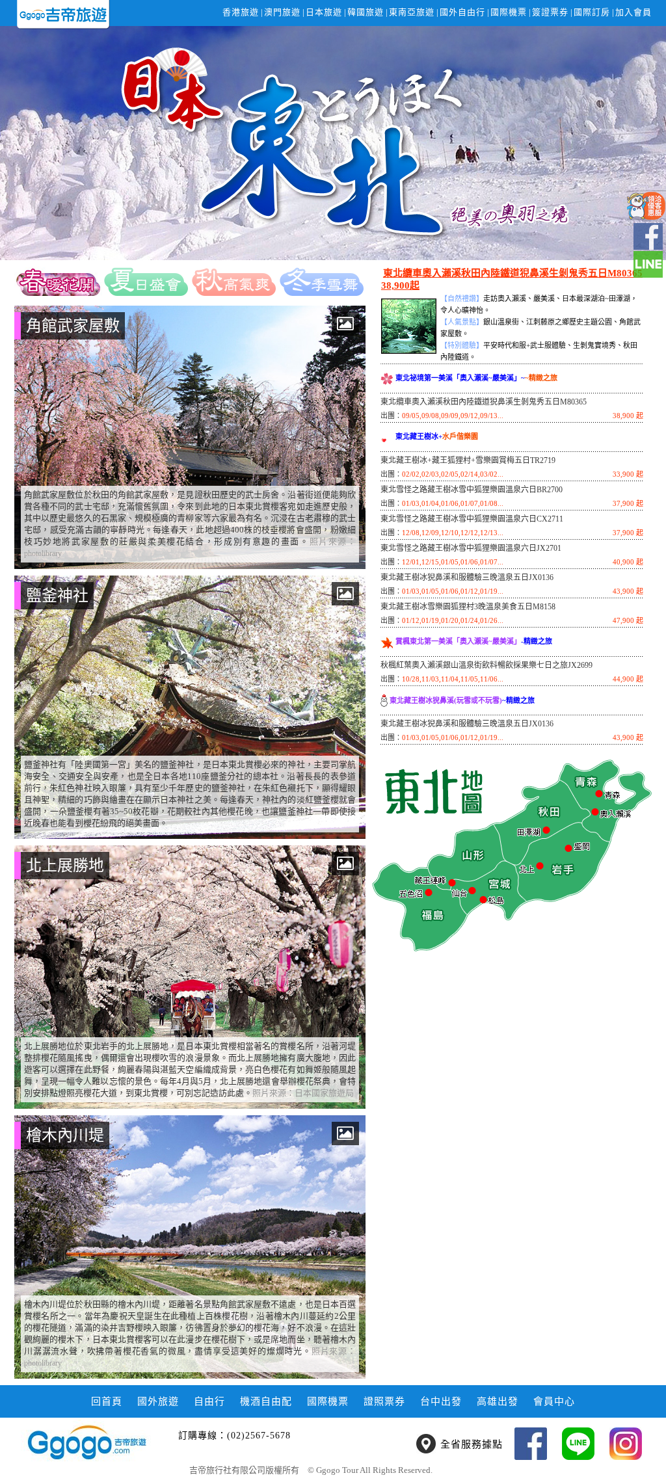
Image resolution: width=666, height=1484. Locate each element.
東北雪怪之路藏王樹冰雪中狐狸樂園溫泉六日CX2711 (471, 518)
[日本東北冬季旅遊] (322, 281)
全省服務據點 (471, 1444)
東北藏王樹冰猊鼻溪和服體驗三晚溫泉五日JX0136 (466, 577)
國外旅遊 (158, 1401)
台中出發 (441, 1401)
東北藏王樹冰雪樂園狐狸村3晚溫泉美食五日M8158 (467, 606)
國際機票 (508, 12)
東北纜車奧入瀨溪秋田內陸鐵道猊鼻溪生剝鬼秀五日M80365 (483, 401)
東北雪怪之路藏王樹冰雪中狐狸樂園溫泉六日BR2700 (471, 489)
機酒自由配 (266, 1401)
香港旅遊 (240, 12)
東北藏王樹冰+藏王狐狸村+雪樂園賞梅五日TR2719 (467, 460)
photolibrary (43, 553)
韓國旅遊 (365, 12)
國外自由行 (462, 12)
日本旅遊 (324, 12)
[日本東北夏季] (146, 281)
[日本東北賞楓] (234, 281)
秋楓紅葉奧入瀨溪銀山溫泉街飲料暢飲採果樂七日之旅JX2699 (486, 665)
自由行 (209, 1401)
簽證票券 (550, 12)
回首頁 (106, 1401)
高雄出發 (497, 1401)
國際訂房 (592, 12)
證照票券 (384, 1401)
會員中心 (554, 1401)
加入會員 (633, 12)
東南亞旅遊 (411, 12)
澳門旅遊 (282, 12)
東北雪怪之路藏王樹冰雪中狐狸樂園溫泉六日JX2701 (470, 548)
